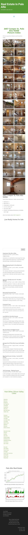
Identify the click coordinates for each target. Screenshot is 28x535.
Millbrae (5, 424)
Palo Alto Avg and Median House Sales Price (14, 484)
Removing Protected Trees (9, 292)
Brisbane (6, 402)
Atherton (6, 399)
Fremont (5, 415)
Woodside (6, 457)
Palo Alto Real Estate (14, 468)
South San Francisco (8, 453)
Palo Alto (5, 435)
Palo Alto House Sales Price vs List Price (14, 501)
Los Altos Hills (7, 420)
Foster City (6, 411)
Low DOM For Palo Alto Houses (10, 316)
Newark (5, 432)
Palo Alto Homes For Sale (14, 522)
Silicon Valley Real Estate (14, 519)
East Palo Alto (7, 410)
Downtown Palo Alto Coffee (9, 253)
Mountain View (7, 431)
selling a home (21, 282)
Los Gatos (6, 421)
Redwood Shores (7, 440)
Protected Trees (7, 304)
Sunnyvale (6, 454)
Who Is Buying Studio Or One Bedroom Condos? (12, 265)
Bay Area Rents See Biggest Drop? (11, 329)
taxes (20, 371)
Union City (6, 456)
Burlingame (6, 404)
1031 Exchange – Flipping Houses (11, 370)
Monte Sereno (7, 427)
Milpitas (5, 426)
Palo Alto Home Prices (14, 520)
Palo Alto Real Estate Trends (14, 524)
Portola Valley (7, 437)
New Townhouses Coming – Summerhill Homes (12, 356)
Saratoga (6, 451)
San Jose (5, 447)
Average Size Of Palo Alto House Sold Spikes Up (13, 343)
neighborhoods (6, 256)
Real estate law (22, 305)
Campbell (6, 405)
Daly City (5, 408)
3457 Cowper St (17, 215)
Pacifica (5, 434)
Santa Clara (6, 450)
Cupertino (6, 407)
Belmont (5, 401)
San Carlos (6, 443)
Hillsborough (6, 416)
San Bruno (6, 442)
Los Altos (6, 418)
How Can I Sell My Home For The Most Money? (12, 280)
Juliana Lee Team (8, 254)
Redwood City (7, 438)
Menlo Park (6, 423)
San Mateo (6, 448)
